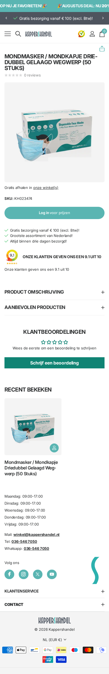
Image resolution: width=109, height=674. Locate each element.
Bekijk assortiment (7, 34)
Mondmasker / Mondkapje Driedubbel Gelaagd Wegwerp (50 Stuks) (31, 467)
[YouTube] (52, 574)
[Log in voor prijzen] (54, 447)
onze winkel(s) (45, 187)
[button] (6, 18)
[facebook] (9, 574)
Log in (54, 212)
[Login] (92, 33)
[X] (38, 574)
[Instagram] (24, 574)
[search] (18, 34)
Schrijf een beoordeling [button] (54, 363)
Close (54, 591)
